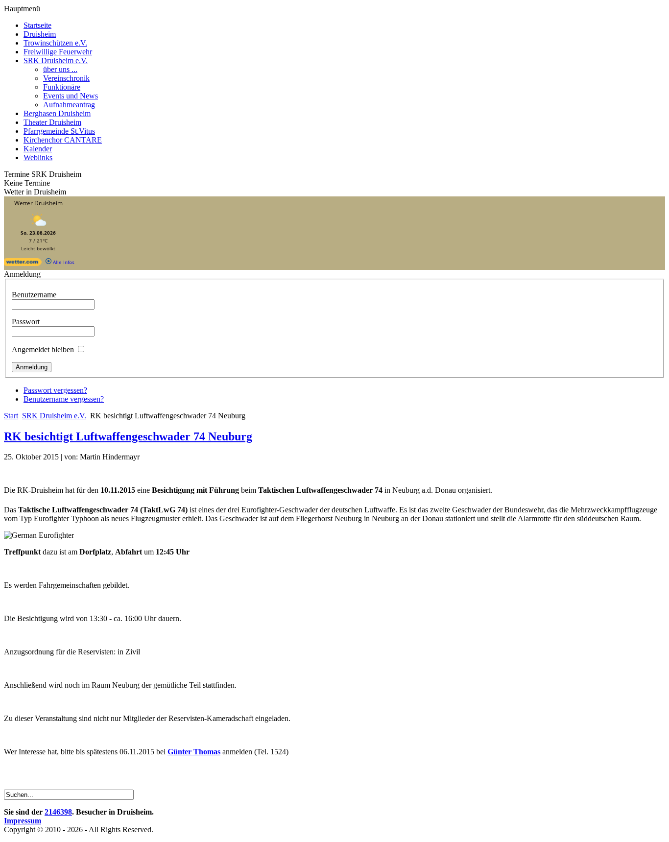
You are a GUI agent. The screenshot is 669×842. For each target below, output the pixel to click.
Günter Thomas (193, 751)
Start (11, 415)
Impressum (22, 821)
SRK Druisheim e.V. (54, 415)
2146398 (58, 812)
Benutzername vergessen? (64, 399)
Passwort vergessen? (55, 390)
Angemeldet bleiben (43, 349)
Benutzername (34, 294)
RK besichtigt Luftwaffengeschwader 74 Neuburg (128, 436)
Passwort (26, 321)
